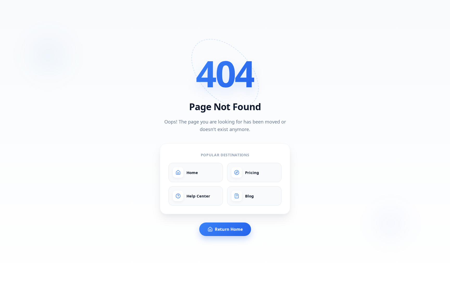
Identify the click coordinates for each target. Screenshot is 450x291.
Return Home (229, 229)
